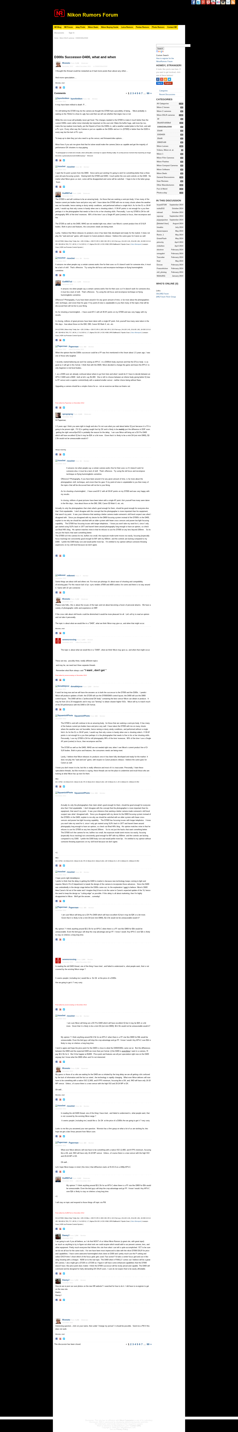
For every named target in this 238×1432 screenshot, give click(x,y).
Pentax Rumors (142, 27)
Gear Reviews (162, 181)
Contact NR (172, 27)
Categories (163, 91)
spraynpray (67, 414)
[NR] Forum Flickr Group (166, 297)
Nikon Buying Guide (109, 27)
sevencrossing (69, 639)
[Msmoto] (58, 64)
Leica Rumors (127, 27)
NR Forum (68, 27)
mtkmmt (71, 575)
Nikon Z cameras (164, 111)
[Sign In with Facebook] (157, 79)
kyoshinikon (76, 98)
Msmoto (66, 63)
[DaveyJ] (58, 1236)
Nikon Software (163, 169)
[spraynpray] (58, 415)
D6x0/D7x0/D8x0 (164, 123)
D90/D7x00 (161, 142)
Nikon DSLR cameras (166, 115)
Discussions (59, 33)
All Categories (163, 104)
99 (148, 93)
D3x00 (159, 131)
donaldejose (76, 686)
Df (158, 119)
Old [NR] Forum (162, 294)
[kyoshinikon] (62, 98)
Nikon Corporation (127, 1420)
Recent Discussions (167, 94)
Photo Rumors (158, 27)
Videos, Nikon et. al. (165, 150)
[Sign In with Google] (161, 79)
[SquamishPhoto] (64, 715)
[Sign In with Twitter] (169, 79)
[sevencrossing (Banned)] (58, 641)
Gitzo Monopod (136, 244)
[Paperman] (61, 346)
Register (168, 83)
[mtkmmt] (60, 575)
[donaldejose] (62, 686)
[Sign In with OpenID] (165, 79)
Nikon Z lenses (163, 107)
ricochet (71, 167)
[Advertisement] (167, 343)
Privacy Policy (122, 1429)
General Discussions (165, 177)
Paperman (74, 346)
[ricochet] (60, 166)
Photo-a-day (162, 193)
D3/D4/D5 (161, 134)
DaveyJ (65, 1235)
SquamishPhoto (82, 716)
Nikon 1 (160, 154)
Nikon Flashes (163, 162)
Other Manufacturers (165, 185)
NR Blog (57, 27)
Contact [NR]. (135, 1426)
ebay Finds (80, 27)
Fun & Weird (162, 189)
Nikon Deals (93, 27)
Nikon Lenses (162, 146)
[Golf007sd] (58, 194)
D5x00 (159, 138)
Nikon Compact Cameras (167, 165)
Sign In (71, 33)
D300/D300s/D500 (164, 127)
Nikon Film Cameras (165, 158)
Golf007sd (67, 193)
